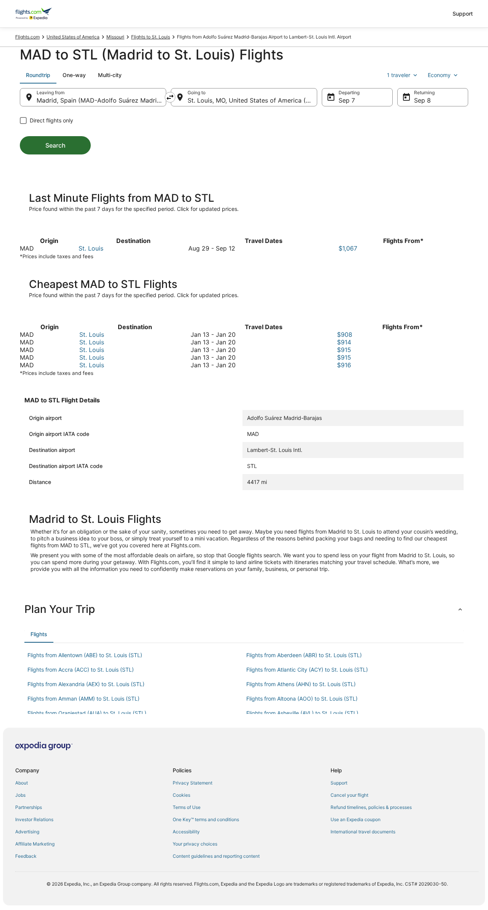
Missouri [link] (115, 37)
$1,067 (348, 248)
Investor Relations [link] (34, 819)
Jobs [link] (20, 795)
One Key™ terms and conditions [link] (206, 819)
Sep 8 (422, 100)
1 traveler (398, 75)
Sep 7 (347, 100)
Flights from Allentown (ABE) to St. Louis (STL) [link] (84, 655)
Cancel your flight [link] (349, 795)
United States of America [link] (73, 37)
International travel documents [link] (363, 831)
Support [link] (339, 783)
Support (463, 13)
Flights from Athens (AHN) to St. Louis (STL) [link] (301, 684)
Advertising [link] (27, 831)
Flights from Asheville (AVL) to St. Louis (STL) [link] (302, 713)
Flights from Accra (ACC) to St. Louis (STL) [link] (80, 669)
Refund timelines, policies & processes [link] (371, 807)
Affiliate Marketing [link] (35, 844)
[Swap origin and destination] (170, 97)
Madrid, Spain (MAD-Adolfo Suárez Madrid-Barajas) (101, 100)
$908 (344, 334)
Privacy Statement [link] (192, 783)
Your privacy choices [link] (195, 844)
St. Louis (91, 248)
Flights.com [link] (27, 37)
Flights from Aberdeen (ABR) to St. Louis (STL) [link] (304, 655)
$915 (344, 350)
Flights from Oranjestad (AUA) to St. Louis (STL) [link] (86, 713)
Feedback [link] (26, 856)
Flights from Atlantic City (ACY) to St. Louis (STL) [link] (307, 669)
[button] (244, 609)
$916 (344, 365)
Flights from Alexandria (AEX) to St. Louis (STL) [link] (85, 684)
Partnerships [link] (28, 807)
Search (55, 145)
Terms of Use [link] (187, 807)
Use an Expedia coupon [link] (355, 819)
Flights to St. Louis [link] (150, 37)
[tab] (38, 75)
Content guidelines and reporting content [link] (216, 856)
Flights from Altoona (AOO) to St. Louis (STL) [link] (302, 698)
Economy (439, 75)
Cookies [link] (181, 795)
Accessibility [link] (186, 831)
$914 (344, 342)
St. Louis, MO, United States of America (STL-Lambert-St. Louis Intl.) (252, 100)
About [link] (21, 783)
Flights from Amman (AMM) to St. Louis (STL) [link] (83, 698)
